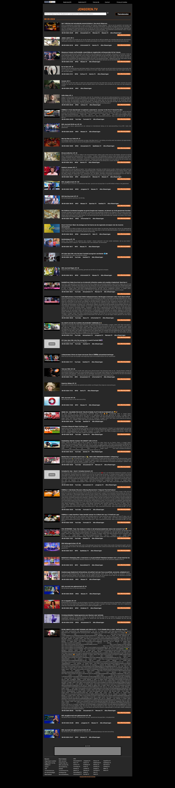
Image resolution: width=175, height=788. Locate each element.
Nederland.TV (82, 2)
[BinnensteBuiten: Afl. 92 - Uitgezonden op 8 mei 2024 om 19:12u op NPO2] (52, 160)
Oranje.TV (96, 768)
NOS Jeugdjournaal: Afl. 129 (70, 182)
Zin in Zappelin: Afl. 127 (69, 601)
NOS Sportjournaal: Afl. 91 (70, 196)
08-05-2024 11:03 (67, 538)
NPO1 (76, 33)
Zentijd (61, 769)
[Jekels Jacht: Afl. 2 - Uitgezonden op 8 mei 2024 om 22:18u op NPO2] (52, 45)
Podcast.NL (96, 2)
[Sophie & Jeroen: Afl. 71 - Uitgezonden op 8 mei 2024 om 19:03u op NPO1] (52, 175)
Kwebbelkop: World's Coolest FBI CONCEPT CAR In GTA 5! (79, 441)
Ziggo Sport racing (50, 763)
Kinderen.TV (84, 608)
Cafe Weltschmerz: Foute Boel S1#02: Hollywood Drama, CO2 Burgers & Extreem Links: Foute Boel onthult (96, 297)
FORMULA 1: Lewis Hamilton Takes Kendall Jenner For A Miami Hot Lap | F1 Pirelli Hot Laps (90, 515)
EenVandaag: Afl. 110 (68, 239)
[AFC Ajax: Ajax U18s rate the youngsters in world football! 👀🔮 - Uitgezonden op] (52, 348)
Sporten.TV (92, 204)
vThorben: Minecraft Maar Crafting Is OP (75, 426)
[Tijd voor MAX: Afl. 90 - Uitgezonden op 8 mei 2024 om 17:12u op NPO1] (52, 376)
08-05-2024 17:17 (67, 362)
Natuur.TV (96, 761)
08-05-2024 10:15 (67, 565)
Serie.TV (82, 391)
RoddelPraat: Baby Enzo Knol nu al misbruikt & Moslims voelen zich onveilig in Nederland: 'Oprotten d (94, 282)
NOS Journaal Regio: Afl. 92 (70, 268)
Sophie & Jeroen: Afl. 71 (69, 167)
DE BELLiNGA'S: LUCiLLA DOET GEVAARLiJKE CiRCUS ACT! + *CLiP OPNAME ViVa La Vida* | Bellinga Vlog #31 (94, 630)
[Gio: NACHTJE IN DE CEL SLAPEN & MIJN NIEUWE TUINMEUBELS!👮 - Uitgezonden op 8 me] (52, 330)
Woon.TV (105, 770)
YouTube (78, 119)
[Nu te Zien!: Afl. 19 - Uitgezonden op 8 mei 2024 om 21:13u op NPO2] (52, 74)
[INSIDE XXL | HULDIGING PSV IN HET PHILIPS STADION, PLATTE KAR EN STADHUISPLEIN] (52, 419)
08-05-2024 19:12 (67, 162)
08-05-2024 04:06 (67, 723)
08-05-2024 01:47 (67, 737)
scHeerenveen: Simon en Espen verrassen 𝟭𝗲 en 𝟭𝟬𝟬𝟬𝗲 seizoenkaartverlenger (88, 355)
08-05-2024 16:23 (67, 452)
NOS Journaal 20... (64, 765)
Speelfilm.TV (106, 761)
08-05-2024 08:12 (67, 608)
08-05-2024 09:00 (67, 594)
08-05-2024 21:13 (67, 74)
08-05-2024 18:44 (67, 219)
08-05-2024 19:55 (67, 146)
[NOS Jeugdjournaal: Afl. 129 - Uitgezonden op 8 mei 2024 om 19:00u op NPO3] (52, 189)
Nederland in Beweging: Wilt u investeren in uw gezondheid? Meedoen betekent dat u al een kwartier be (96, 558)
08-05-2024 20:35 (67, 88)
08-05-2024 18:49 (67, 204)
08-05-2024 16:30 (67, 434)
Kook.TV (85, 766)
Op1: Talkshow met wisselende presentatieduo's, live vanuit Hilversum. (84, 23)
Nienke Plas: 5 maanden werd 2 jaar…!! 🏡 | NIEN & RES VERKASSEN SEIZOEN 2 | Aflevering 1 (90, 457)
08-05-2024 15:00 (67, 510)
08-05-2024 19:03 (67, 177)
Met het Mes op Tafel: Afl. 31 (71, 139)
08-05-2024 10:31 (67, 551)
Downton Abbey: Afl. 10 (69, 383)
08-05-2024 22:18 (67, 45)
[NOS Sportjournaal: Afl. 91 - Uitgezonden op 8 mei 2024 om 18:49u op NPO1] (52, 204)
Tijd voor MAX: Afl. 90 (68, 369)
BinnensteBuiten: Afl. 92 (69, 153)
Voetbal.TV (102, 204)
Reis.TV (95, 234)
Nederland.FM (67, 2)
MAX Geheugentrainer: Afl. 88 (71, 543)
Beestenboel (48, 774)
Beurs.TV (86, 318)
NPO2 (76, 45)
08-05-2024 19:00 (67, 189)
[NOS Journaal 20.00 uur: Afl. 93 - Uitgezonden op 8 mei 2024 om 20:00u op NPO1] (52, 132)
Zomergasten (62, 772)
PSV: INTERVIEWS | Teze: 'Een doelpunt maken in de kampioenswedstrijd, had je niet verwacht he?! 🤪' (95, 529)
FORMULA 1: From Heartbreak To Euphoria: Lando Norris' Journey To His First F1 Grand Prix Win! (92, 110)
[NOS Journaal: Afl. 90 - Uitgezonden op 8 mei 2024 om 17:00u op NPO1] (52, 405)
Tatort (46, 767)
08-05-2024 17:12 (67, 377)
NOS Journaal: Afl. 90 (68, 398)
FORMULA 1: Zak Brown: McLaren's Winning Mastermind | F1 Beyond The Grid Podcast (89, 490)
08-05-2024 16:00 (67, 465)
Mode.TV (85, 772)
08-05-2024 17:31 (67, 335)
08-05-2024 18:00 (67, 318)
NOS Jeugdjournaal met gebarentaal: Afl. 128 (76, 716)
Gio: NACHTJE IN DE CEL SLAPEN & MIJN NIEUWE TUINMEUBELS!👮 (82, 323)
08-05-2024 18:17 (67, 247)
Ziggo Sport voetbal (50, 761)
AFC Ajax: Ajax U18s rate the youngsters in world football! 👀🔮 (82, 340)
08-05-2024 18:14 (67, 275)
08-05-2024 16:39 (67, 421)
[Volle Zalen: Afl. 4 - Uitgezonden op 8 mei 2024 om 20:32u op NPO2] (52, 103)
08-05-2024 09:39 (67, 579)
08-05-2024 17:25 (67, 344)
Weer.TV (105, 768)
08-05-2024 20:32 (67, 105)
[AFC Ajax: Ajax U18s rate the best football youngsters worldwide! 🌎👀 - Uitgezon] (52, 261)
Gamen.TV (86, 434)
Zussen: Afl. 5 (66, 81)
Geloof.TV (76, 770)
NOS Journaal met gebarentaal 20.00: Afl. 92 (76, 730)
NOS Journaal (62, 761)
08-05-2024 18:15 (67, 257)
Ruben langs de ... (63, 763)
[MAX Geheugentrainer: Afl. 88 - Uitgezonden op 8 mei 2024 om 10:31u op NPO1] (52, 551)
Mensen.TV (96, 33)
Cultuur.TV (83, 74)
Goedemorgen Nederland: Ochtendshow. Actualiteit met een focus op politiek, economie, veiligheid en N (95, 572)
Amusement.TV (85, 33)
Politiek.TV (96, 770)
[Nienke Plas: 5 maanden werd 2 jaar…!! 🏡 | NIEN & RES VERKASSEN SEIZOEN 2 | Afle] (52, 464)
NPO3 (76, 189)
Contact (107, 2)
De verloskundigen (50, 772)
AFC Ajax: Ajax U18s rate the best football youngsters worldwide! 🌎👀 (85, 254)
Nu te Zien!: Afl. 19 (67, 67)
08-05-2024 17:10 (67, 391)
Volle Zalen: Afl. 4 (67, 95)
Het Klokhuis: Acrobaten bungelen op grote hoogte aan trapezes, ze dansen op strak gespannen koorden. (96, 211)
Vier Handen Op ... (63, 767)
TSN (46, 769)
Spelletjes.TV (97, 146)
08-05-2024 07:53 (67, 622)
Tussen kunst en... (50, 770)
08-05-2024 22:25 (67, 33)
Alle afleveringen (115, 33)
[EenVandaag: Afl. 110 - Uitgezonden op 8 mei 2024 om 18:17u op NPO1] (52, 247)
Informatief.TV (85, 45)
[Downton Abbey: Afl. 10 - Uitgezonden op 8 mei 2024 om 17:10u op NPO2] (52, 391)
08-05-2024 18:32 (67, 234)
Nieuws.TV (105, 33)
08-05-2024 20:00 (67, 119)
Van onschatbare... (64, 774)
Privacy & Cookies (122, 2)
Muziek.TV (86, 774)
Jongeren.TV (85, 189)
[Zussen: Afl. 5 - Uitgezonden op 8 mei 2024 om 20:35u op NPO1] (52, 88)
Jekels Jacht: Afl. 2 (68, 38)
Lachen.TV (86, 768)
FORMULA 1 (47, 765)
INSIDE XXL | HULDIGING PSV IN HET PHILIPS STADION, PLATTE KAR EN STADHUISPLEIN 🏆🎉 (89, 412)
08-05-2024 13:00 (67, 523)
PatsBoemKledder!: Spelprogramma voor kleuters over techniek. (83, 615)
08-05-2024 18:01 (67, 292)
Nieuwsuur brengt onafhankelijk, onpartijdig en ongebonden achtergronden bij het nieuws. (91, 52)
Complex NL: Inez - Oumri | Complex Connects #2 (77, 471)
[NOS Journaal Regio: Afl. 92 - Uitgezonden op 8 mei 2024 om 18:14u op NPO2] (52, 275)
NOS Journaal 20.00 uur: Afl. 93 (72, 124)
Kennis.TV (95, 45)
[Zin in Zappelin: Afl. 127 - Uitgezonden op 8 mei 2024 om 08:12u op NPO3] (52, 608)
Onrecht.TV (96, 766)
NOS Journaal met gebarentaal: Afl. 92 (74, 586)
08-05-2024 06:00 (67, 711)
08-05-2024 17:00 (67, 405)
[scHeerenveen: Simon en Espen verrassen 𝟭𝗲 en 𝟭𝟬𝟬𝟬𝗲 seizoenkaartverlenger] (52, 362)
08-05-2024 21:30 (67, 62)
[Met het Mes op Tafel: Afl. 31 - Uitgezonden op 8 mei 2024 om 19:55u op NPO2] (52, 146)
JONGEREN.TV (88, 9)
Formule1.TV (87, 119)
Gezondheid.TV (85, 565)
